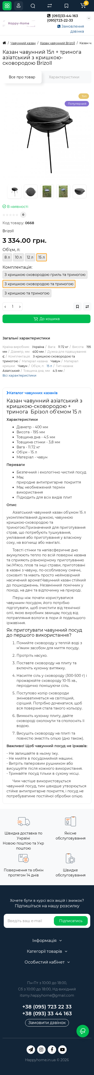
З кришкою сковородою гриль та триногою (45, 274)
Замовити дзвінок (47, 1022)
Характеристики (64, 77)
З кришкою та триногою (27, 293)
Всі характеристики (19, 375)
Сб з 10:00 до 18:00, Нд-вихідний (47, 989)
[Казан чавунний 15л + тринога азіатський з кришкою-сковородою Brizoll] (47, 135)
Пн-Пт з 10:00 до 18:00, (47, 983)
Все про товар (22, 77)
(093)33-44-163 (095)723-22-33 (62, 18)
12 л (30, 257)
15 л (49, 366)
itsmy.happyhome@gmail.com (47, 995)
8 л (7, 257)
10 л (18, 257)
